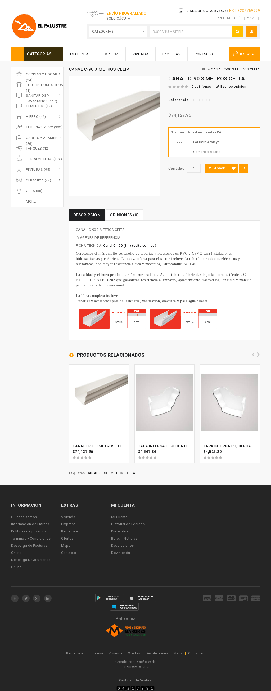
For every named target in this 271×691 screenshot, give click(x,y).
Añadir (219, 168)
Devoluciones (122, 546)
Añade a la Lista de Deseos (233, 168)
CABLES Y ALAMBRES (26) (44, 141)
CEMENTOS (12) (39, 106)
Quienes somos (24, 517)
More (31, 201)
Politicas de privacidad (30, 531)
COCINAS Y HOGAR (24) (41, 77)
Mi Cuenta (79, 54)
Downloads (120, 553)
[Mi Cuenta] (252, 32)
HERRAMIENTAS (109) (44, 159)
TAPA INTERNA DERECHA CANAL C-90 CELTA (178, 446)
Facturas (171, 54)
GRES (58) (34, 191)
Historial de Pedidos (128, 524)
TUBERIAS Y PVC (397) (44, 127)
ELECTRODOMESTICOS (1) (44, 88)
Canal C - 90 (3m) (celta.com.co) (129, 246)
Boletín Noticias (124, 538)
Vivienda (140, 54)
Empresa (111, 54)
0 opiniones (201, 86)
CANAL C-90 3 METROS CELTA (235, 69)
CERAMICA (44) (38, 180)
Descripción (87, 215)
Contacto (204, 54)
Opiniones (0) (124, 215)
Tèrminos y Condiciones (31, 538)
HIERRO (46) (36, 117)
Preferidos (119, 531)
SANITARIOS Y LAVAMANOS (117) (41, 98)
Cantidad (176, 168)
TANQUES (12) (37, 148)
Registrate (69, 531)
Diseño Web (146, 662)
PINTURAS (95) (38, 170)
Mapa (65, 546)
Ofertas (67, 538)
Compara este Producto (243, 168)
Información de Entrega (30, 524)
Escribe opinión (233, 86)
